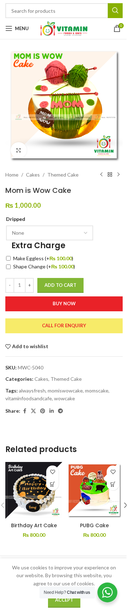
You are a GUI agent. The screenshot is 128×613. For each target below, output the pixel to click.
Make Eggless (43, 258)
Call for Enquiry (64, 325)
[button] (52, 484)
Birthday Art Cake (34, 525)
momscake (96, 391)
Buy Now (64, 303)
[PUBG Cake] (94, 490)
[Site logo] (64, 28)
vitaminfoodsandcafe (28, 398)
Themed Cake (63, 175)
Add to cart (60, 285)
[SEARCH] (115, 10)
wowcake (64, 398)
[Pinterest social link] (42, 411)
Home (11, 175)
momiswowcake (65, 391)
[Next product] (118, 175)
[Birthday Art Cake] (33, 490)
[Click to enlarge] (19, 150)
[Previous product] (101, 175)
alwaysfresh (32, 391)
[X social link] (33, 411)
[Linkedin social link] (51, 411)
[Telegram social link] (60, 411)
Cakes (33, 175)
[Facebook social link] (24, 411)
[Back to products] (110, 175)
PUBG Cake (94, 525)
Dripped (15, 219)
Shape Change (44, 266)
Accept (64, 600)
